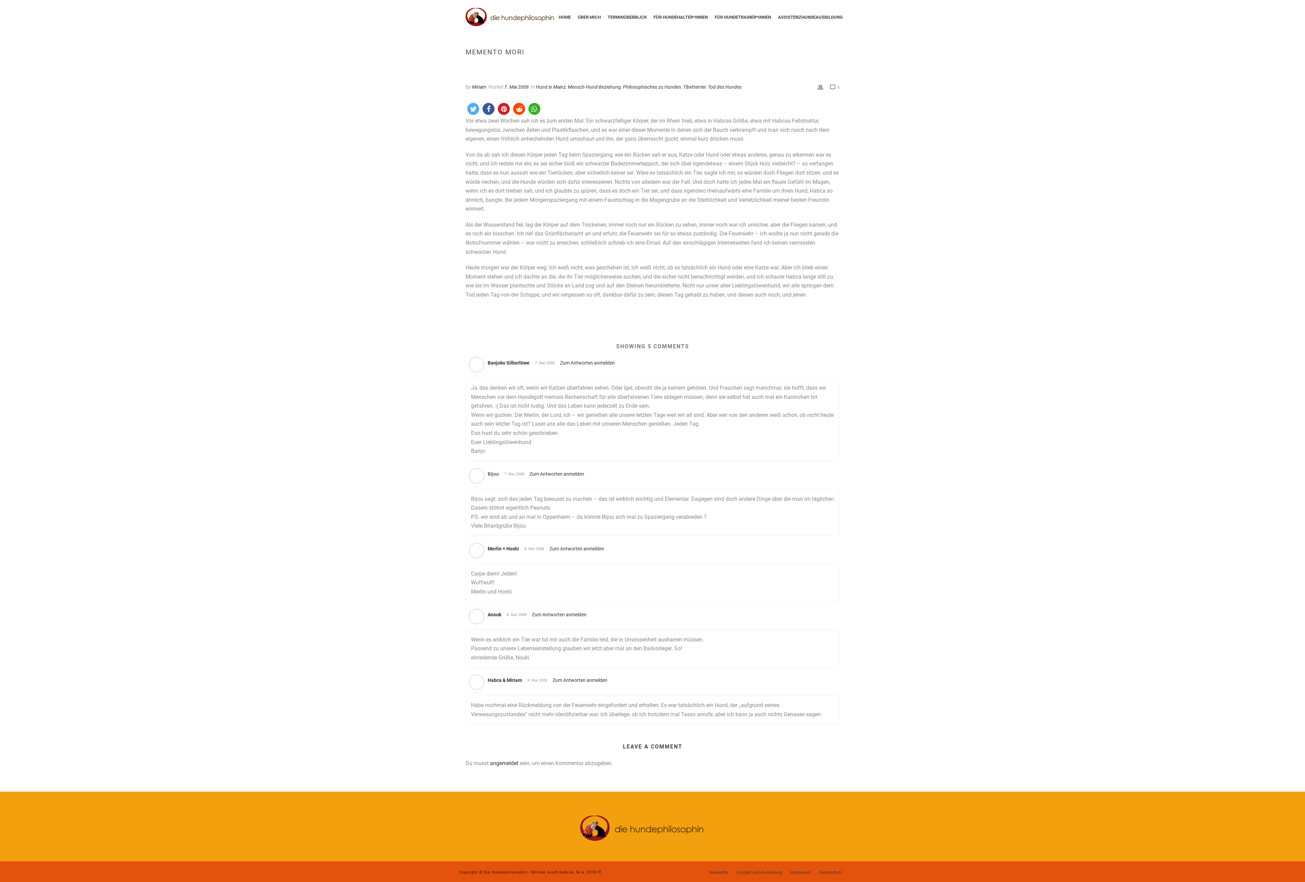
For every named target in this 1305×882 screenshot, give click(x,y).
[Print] (820, 87)
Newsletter (719, 872)
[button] (473, 109)
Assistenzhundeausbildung (810, 17)
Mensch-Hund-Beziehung (594, 87)
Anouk (494, 614)
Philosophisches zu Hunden (652, 87)
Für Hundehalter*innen (681, 17)
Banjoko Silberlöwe (508, 363)
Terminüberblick (627, 17)
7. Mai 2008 (516, 87)
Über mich (589, 17)
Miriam (479, 87)
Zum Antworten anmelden (587, 363)
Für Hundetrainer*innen (743, 17)
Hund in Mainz (551, 87)
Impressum (800, 872)
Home (565, 17)
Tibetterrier (694, 87)
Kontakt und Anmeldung (759, 872)
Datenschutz (830, 872)
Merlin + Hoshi (503, 548)
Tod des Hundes (725, 87)
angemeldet (504, 763)
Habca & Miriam (505, 680)
